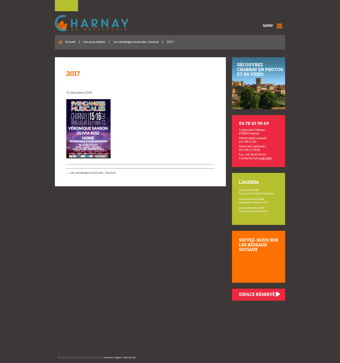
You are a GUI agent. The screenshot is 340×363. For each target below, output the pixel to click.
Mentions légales (113, 357)
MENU (268, 25)
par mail (265, 158)
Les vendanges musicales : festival (136, 41)
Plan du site (130, 357)
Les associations (94, 41)
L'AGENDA (249, 182)
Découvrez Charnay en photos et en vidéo (260, 69)
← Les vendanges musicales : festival (90, 172)
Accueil (70, 41)
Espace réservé (257, 294)
